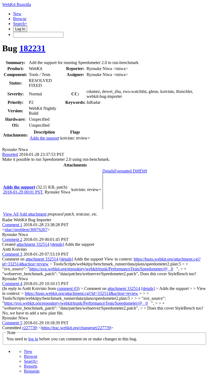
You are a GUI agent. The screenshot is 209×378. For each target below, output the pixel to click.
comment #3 (67, 288)
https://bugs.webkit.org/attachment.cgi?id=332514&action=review (81, 293)
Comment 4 (12, 283)
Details (108, 171)
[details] (57, 244)
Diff (143, 171)
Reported (10, 154)
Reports (30, 366)
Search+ (20, 23)
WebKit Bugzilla (16, 4)
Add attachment (33, 214)
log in (33, 339)
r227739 (29, 327)
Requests (31, 371)
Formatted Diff (127, 171)
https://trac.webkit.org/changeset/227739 (76, 327)
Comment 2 (12, 239)
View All (11, 214)
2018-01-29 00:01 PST (22, 192)
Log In (20, 29)
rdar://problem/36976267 (26, 229)
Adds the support (44, 138)
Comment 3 (12, 254)
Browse (19, 18)
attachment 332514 (33, 244)
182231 (32, 48)
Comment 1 (12, 224)
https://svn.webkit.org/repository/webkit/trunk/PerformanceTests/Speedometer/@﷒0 (101, 269)
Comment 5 (12, 322)
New (17, 13)
